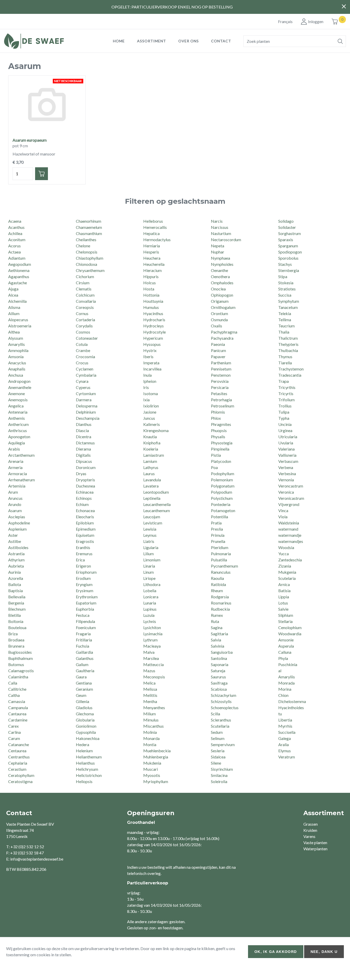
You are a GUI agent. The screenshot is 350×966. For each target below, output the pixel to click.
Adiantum (16, 258)
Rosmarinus (221, 602)
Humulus (151, 307)
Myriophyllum (155, 781)
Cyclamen (84, 368)
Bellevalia (16, 596)
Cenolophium (290, 627)
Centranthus (19, 756)
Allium (13, 313)
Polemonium (222, 479)
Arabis (14, 448)
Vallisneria (287, 455)
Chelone (83, 245)
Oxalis (216, 325)
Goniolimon (86, 726)
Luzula (149, 615)
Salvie (283, 609)
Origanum (220, 301)
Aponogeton (19, 436)
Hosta (148, 288)
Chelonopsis (86, 251)
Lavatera (151, 485)
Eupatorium (86, 602)
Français (285, 21)
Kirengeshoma (156, 430)
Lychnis (149, 621)
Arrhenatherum (21, 479)
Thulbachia (288, 350)
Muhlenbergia (155, 756)
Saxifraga (219, 682)
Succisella (286, 732)
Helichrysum (87, 769)
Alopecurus (18, 319)
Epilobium (85, 522)
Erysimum (84, 590)
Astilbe (14, 541)
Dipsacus (84, 461)
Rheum (217, 590)
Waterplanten (315, 848)
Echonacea (85, 510)
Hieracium (152, 270)
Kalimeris (151, 424)
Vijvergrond (288, 504)
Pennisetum (221, 368)
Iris (146, 387)
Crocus (82, 362)
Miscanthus (153, 726)
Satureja (218, 670)
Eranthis (83, 547)
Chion (283, 695)
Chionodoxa (86, 264)
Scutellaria (220, 726)
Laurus (149, 473)
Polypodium (221, 492)
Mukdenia (152, 762)
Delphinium (86, 411)
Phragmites (221, 424)
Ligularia (150, 547)
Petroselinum (222, 405)
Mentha (150, 701)
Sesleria (217, 750)
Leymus (150, 535)
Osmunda (219, 319)
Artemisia (16, 485)
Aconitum (16, 239)
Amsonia (16, 356)
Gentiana (84, 682)
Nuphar (217, 251)
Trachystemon (291, 368)
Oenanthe (219, 270)
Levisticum (152, 522)
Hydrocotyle (154, 331)
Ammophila (18, 350)
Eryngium (84, 584)
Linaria (149, 565)
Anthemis (16, 418)
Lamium (150, 461)
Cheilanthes (86, 239)
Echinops (84, 498)
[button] (340, 41)
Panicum (218, 350)
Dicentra (83, 436)
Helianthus (85, 762)
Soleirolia (219, 781)
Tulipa (283, 411)
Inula (147, 375)
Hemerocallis (155, 227)
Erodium (83, 578)
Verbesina (287, 473)
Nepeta (217, 245)
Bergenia (16, 602)
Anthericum (18, 424)
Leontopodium (156, 492)
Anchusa (15, 375)
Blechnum (17, 609)
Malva (149, 652)
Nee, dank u (324, 952)
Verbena (285, 467)
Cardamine (17, 719)
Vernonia (286, 479)
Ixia (146, 399)
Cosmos (83, 331)
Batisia (284, 590)
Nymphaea (220, 258)
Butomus (16, 664)
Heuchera (151, 258)
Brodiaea (16, 639)
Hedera (82, 744)
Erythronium (87, 596)
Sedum (217, 732)
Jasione (149, 411)
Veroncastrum (290, 485)
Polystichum (222, 498)
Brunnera (16, 645)
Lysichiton (152, 627)
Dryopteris (85, 479)
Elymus (284, 750)
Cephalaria (17, 762)
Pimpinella (220, 448)
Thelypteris (288, 344)
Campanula (18, 707)
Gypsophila (86, 732)
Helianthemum (89, 756)
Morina (284, 689)
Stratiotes (287, 288)
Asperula (286, 645)
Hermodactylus (157, 239)
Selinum (217, 738)
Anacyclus (17, 362)
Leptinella (151, 498)
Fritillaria (84, 639)
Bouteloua (17, 627)
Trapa (283, 381)
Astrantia (16, 553)
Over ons (188, 41)
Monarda (151, 738)
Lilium (148, 553)
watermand (288, 528)
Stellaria (285, 621)
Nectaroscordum (226, 239)
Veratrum (286, 756)
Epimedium (86, 528)
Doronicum (86, 467)
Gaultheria (85, 670)
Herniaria (151, 245)
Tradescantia (289, 375)
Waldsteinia (288, 522)
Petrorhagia (221, 399)
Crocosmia (85, 356)
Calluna (284, 652)
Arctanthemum (21, 455)
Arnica (284, 584)
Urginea (285, 430)
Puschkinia (287, 664)
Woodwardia (289, 633)
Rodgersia (220, 596)
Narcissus (219, 227)
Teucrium (286, 325)
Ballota (14, 584)
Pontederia (220, 504)
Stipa (282, 276)
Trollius (285, 405)
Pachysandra (222, 338)
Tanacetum (288, 307)
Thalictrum (288, 338)
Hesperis (151, 251)
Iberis (148, 356)
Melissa (150, 689)
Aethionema (18, 270)
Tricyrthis (286, 387)
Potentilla (219, 516)
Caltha (14, 695)
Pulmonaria (221, 553)
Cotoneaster (87, 338)
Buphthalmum (20, 658)
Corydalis (84, 325)
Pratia (216, 522)
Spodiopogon (290, 251)
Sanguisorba (222, 652)
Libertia (285, 719)
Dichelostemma (292, 701)
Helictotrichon (89, 775)
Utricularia (287, 436)
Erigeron (83, 565)
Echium (82, 504)
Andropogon (19, 381)
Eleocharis (85, 516)
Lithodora (151, 584)
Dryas (81, 473)
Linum (148, 572)
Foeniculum (86, 627)
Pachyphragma (224, 331)
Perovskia (220, 381)
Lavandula (152, 479)
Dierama (83, 448)
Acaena (14, 221)
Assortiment (151, 41)
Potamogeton (223, 510)
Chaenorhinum (88, 221)
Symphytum (288, 301)
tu (280, 713)
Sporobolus (288, 258)
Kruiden (310, 830)
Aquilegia (16, 442)
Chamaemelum (89, 227)
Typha (283, 418)
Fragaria (83, 633)
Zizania (284, 565)
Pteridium (219, 547)
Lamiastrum (153, 455)
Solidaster (287, 227)
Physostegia (221, 442)
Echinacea (85, 492)
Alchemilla (17, 301)
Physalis (218, 436)
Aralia (283, 744)
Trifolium (286, 399)
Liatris (148, 541)
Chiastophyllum (89, 258)
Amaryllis (16, 344)
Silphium (285, 615)
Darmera (83, 399)
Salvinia (217, 645)
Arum (13, 492)
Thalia (283, 331)
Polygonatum (222, 485)
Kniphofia (151, 442)
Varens (309, 836)
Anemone (16, 393)
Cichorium (85, 276)
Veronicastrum (291, 498)
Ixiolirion (151, 405)
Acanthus (16, 227)
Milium (149, 713)
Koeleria (150, 448)
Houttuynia (153, 301)
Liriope (149, 578)
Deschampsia (87, 418)
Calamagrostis (21, 670)
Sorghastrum (289, 233)
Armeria (15, 467)
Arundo (14, 504)
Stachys (285, 264)
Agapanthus (18, 276)
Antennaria (17, 411)
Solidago (286, 221)
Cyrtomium (86, 393)
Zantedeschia (290, 559)
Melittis (150, 695)
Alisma (14, 307)
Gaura (81, 676)
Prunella (218, 541)
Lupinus (150, 609)
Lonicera (150, 596)
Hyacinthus (153, 313)
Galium (82, 664)
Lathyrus (150, 467)
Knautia (150, 436)
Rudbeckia (220, 609)
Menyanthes (154, 707)
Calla (12, 682)
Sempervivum (223, 744)
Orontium (219, 313)
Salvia (216, 639)
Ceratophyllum (21, 775)
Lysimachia (152, 633)
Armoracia (17, 473)
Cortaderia (85, 319)
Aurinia (14, 572)
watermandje (289, 535)
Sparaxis (285, 239)
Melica (149, 682)
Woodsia (286, 547)
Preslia (217, 528)
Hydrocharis (154, 319)
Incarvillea (152, 368)
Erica (80, 559)
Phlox (216, 418)
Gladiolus (84, 707)
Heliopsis (84, 781)
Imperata (151, 362)
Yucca (283, 553)
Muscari (150, 769)
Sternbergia (288, 270)
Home (119, 41)
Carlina (14, 732)
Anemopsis (18, 399)
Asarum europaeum (30, 140)
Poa (214, 467)
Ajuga (13, 288)
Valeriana (286, 448)
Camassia (16, 701)
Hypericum (153, 338)
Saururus (218, 676)
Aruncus (15, 498)
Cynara (82, 381)
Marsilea (151, 658)
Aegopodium (19, 264)
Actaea (14, 251)
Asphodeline (19, 522)
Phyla (283, 658)
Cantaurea (17, 713)
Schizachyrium (223, 695)
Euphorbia (85, 609)
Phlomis (218, 411)
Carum (14, 738)
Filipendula (85, 621)
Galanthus (85, 658)
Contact (221, 41)
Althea (14, 331)
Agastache (17, 282)
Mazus (149, 670)
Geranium (84, 689)
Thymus (285, 356)
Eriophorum (86, 572)
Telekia (284, 313)
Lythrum (150, 639)
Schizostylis (221, 701)
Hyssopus (152, 344)
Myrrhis (285, 726)
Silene (216, 762)
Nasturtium (221, 233)
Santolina (219, 658)
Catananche (18, 744)
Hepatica (151, 233)
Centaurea (17, 750)
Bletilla (14, 615)
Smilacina (219, 775)
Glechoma (85, 713)
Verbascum (288, 461)
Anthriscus (17, 430)
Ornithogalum (223, 307)
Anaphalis (16, 368)
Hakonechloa (87, 738)
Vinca (283, 510)
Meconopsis (154, 676)
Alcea (13, 294)
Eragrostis (85, 541)
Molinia (150, 732)
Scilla (215, 713)
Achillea (15, 233)
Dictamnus (85, 442)
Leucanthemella (157, 504)
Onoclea (218, 288)
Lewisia (149, 528)
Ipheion (149, 381)
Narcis (217, 221)
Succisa (284, 294)
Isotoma (150, 393)
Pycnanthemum (224, 565)
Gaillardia (84, 652)
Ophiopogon (222, 294)
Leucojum (151, 516)
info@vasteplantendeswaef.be (36, 858)
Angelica (16, 405)
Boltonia (15, 621)
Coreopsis (85, 307)
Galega (284, 738)
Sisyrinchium (222, 769)
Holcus (149, 282)
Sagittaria (219, 633)
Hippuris (151, 276)
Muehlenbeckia (157, 750)
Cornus (82, 313)
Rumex (217, 615)
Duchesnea (85, 485)
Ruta (215, 621)
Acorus (14, 245)
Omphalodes (222, 282)
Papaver (218, 356)
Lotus (283, 602)
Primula (217, 535)
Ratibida (218, 584)
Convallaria (86, 301)
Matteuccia (153, 664)
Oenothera (220, 276)
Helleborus (153, 221)
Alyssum (15, 338)
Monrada (286, 682)
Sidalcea (218, 756)
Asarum (15, 510)
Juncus (149, 418)
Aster (13, 535)
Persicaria (220, 387)
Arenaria (15, 461)
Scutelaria (287, 578)
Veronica (286, 492)
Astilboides (18, 547)
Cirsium (82, 282)
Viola (282, 516)
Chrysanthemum (90, 270)
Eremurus (84, 553)
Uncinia (285, 424)
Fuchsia (82, 645)
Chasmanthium (89, 233)
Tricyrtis (285, 393)
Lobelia (149, 590)
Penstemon (221, 375)
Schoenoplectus (225, 707)
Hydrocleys (153, 325)
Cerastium (17, 769)
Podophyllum (222, 473)
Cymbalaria (86, 375)
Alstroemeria (19, 325)
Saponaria (219, 664)
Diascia (82, 430)
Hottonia (151, 294)
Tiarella (285, 362)
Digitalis (83, 455)
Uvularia (285, 442)
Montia (149, 744)
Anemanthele (19, 387)
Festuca (82, 615)
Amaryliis (286, 676)
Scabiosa (219, 689)
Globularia (85, 719)
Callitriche (17, 689)
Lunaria (149, 602)
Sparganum (288, 245)
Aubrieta (16, 565)
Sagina (216, 627)
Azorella (15, 578)
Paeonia (218, 344)
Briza (13, 633)
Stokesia (285, 282)
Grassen (310, 824)
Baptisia (15, 590)
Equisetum (85, 535)
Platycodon (221, 461)
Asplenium (17, 528)
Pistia (216, 455)
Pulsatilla (219, 559)
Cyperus (83, 387)
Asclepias (16, 516)
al (279, 670)
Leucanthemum (156, 510)
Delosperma (86, 405)
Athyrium (16, 559)
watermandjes (290, 541)
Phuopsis (219, 430)
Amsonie (286, 639)
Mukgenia (287, 572)
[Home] (52, 41)
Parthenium (221, 362)
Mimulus (151, 719)
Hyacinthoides (291, 707)
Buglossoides (20, 652)
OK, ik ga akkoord (275, 952)
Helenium (84, 750)
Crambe (83, 350)
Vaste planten (315, 842)
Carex (13, 726)
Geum (81, 695)
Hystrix (150, 350)
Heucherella (153, 264)
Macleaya (152, 645)
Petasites (219, 393)
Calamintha (18, 676)
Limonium (151, 559)
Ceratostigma (20, 781)
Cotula (82, 344)
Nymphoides (222, 264)
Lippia (283, 596)
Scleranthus (221, 719)
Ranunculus (221, 572)
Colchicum (85, 294)
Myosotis (151, 775)
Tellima (284, 319)
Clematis (83, 288)
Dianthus (83, 424)
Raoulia (217, 578)
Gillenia (82, 701)
